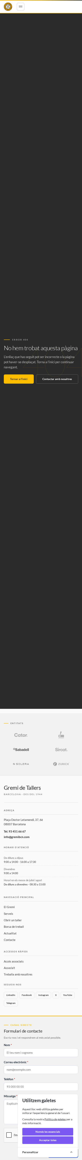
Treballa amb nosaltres (18, 974)
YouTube (67, 995)
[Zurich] (61, 764)
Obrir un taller (13, 920)
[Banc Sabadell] (21, 749)
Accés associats (14, 961)
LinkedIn (10, 995)
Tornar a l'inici (18, 379)
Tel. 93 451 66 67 (15, 831)
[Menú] (20, 6)
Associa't (9, 968)
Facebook (27, 995)
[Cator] (21, 735)
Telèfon (8, 1079)
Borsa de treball (14, 926)
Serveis (8, 913)
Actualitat (10, 933)
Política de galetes (55, 1119)
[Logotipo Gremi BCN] (8, 6)
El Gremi (9, 907)
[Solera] (21, 764)
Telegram (10, 1003)
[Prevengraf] (61, 735)
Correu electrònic (15, 1062)
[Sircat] (61, 749)
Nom (7, 1045)
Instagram (43, 995)
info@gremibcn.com (17, 837)
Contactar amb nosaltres (57, 379)
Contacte (9, 939)
